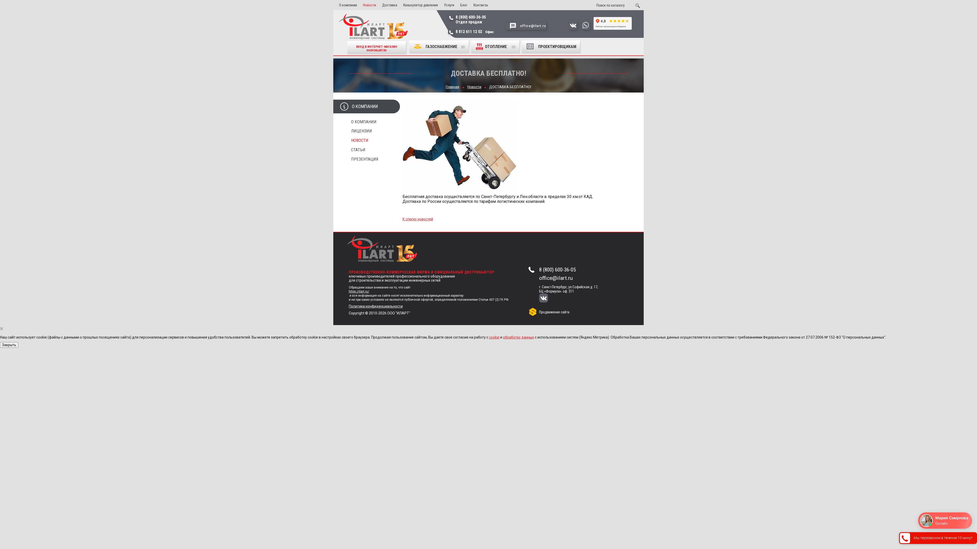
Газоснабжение (441, 46)
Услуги (449, 5)
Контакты (480, 5)
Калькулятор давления (420, 5)
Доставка (389, 5)
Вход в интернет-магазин (376, 48)
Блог (463, 5)
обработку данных (518, 337)
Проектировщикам (557, 46)
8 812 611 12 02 (475, 31)
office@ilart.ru (556, 278)
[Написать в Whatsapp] (585, 28)
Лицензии (361, 130)
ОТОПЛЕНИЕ (496, 46)
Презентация (364, 159)
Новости (369, 5)
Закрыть (9, 345)
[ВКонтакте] (547, 298)
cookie (494, 337)
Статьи (358, 149)
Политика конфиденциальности (376, 306)
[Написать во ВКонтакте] (573, 28)
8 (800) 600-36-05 (557, 270)
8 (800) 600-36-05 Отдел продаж (471, 19)
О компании (348, 5)
